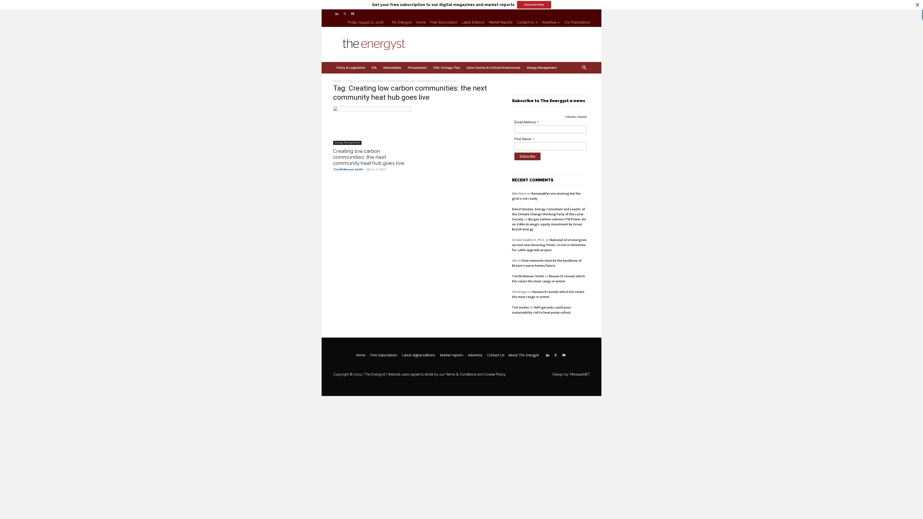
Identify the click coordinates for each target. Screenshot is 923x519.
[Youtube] (352, 13)
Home (421, 22)
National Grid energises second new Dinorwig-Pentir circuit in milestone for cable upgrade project (549, 245)
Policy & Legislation (351, 67)
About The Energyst (523, 355)
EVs (374, 67)
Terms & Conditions (460, 374)
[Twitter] (344, 13)
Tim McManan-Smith (348, 169)
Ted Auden (520, 307)
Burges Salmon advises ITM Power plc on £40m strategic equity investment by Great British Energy (549, 224)
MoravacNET (580, 374)
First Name (524, 139)
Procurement (417, 67)
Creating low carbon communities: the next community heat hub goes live (368, 157)
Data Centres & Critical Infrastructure (493, 67)
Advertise (549, 22)
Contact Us (525, 22)
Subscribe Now (534, 4)
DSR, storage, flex (446, 67)
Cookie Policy (495, 374)
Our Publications (577, 22)
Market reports (500, 22)
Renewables (392, 67)
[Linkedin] (336, 13)
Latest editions (473, 22)
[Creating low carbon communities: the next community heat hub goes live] (372, 125)
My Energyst (402, 22)
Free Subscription (443, 22)
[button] (461, 4)
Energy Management (542, 67)
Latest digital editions (418, 355)
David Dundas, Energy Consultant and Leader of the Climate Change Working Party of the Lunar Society (548, 214)
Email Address (526, 122)
